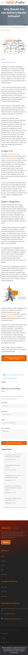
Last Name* (4, 411)
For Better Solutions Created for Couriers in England (14, 358)
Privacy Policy (4, 642)
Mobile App (4, 596)
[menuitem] (14, 458)
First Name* (4, 403)
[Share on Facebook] (8, 382)
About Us (3, 561)
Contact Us (6, 542)
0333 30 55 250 (11, 614)
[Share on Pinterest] (16, 382)
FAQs (2, 570)
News (7, 27)
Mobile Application (11, 316)
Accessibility (4, 634)
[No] (26, 650)
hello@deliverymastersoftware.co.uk (12, 619)
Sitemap (3, 638)
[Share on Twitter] (12, 382)
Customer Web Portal (13, 154)
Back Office (4, 587)
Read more (15, 652)
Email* (2, 420)
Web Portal (4, 592)
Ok (10, 652)
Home (2, 27)
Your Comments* (5, 428)
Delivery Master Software (10, 158)
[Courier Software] (14, 528)
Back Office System (6, 314)
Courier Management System (15, 375)
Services (3, 565)
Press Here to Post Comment (14, 443)
